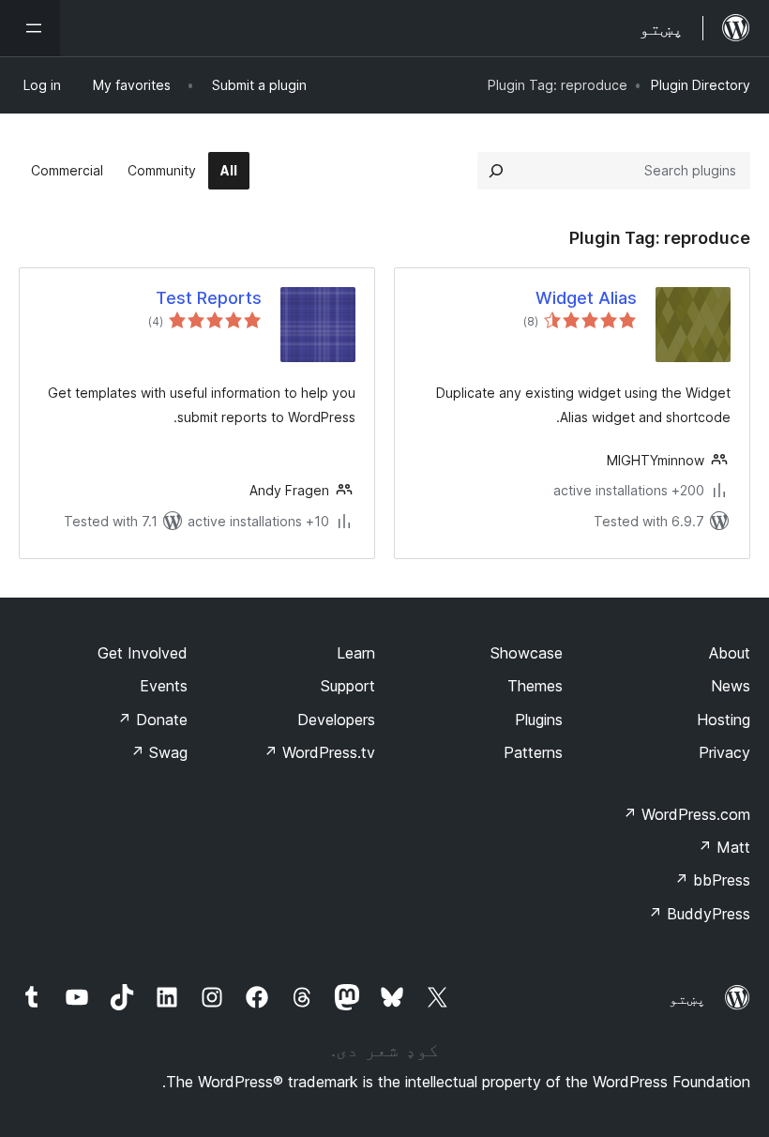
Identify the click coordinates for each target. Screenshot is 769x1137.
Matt (724, 847)
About (729, 653)
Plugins (539, 719)
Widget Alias (586, 298)
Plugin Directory (700, 85)
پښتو (687, 998)
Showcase (526, 653)
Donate (152, 719)
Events (164, 685)
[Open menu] (30, 28)
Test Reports (209, 298)
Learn (356, 653)
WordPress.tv (319, 752)
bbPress (712, 880)
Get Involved (143, 653)
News (730, 685)
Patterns (533, 752)
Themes (535, 685)
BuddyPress (699, 913)
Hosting (723, 719)
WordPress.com (686, 814)
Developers (336, 719)
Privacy (724, 752)
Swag (159, 752)
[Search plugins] (496, 171)
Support (348, 685)
